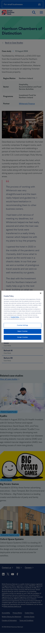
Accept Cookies (22, 337)
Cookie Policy (15, 317)
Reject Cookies (22, 331)
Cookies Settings (22, 325)
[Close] (40, 293)
